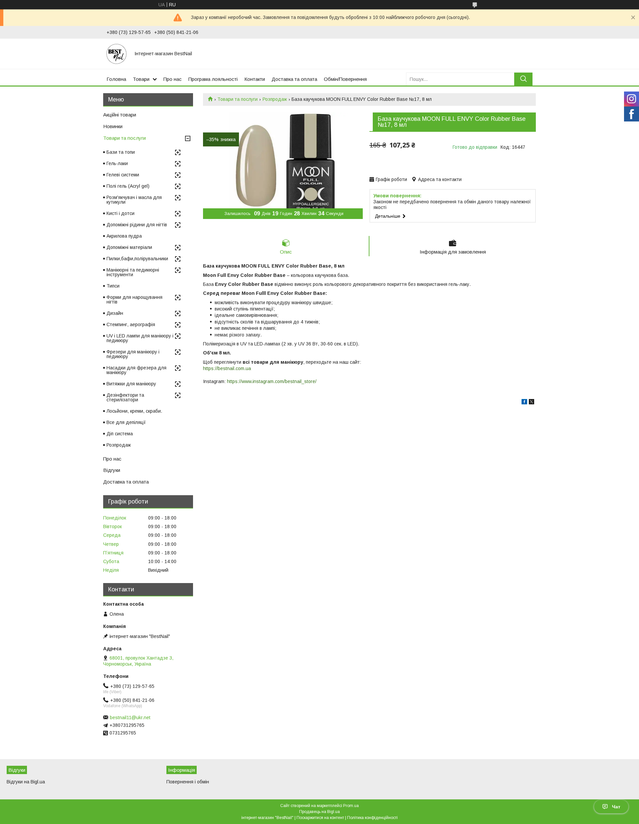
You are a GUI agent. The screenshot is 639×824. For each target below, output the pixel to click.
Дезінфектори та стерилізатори (125, 397)
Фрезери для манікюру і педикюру (132, 354)
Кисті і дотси (120, 213)
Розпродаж (275, 99)
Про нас (172, 79)
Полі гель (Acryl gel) (127, 186)
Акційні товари (119, 114)
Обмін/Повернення (345, 79)
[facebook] (524, 402)
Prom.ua (351, 805)
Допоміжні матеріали (129, 247)
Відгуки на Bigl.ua (26, 781)
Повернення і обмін (187, 781)
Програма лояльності (213, 79)
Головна (116, 79)
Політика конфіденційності (372, 817)
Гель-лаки (117, 163)
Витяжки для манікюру (131, 383)
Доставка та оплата (294, 79)
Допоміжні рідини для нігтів (136, 224)
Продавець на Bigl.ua (319, 811)
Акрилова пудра (124, 236)
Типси (112, 286)
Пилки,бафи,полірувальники (137, 258)
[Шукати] (523, 79)
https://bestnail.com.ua (227, 368)
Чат (616, 806)
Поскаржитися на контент (320, 817)
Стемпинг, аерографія (130, 324)
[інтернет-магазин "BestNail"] (116, 53)
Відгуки (111, 470)
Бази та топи (120, 152)
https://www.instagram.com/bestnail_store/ (272, 381)
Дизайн (114, 313)
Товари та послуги (237, 99)
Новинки (112, 126)
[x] (531, 402)
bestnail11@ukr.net (130, 717)
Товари (141, 79)
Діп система (119, 433)
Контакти (254, 79)
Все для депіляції (126, 422)
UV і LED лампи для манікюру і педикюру (139, 338)
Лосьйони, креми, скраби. (134, 411)
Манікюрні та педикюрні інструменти (132, 272)
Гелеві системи (122, 174)
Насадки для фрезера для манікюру (136, 370)
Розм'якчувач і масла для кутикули (134, 200)
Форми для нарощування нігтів (134, 300)
